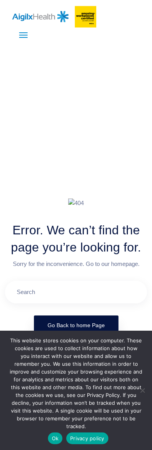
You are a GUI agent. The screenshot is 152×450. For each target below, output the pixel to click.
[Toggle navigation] (23, 35)
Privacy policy (87, 438)
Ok (55, 438)
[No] (142, 390)
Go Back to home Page (76, 325)
